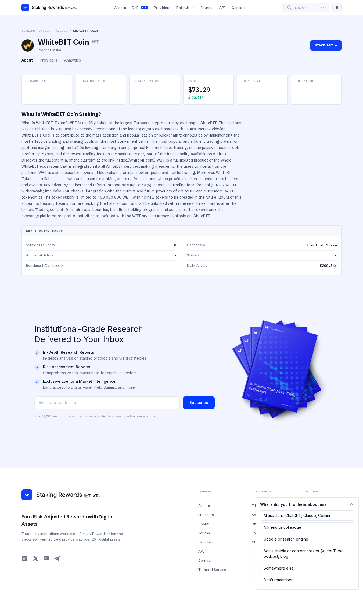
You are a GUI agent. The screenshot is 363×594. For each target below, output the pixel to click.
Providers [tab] (48, 60)
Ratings (183, 7)
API (222, 7)
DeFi (139, 7)
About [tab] (27, 60)
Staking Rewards (35, 30)
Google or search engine (286, 539)
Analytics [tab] (72, 60)
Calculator (206, 542)
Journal (207, 7)
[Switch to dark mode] (337, 7)
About (203, 524)
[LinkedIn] (24, 558)
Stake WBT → (326, 45)
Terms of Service (212, 569)
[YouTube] (46, 558)
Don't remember (278, 580)
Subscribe (198, 402)
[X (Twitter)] (35, 558)
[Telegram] (57, 558)
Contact (239, 7)
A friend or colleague (282, 527)
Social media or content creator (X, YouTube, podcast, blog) (304, 554)
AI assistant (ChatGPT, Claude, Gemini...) (299, 515)
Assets (120, 7)
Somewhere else (279, 568)
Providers (162, 7)
